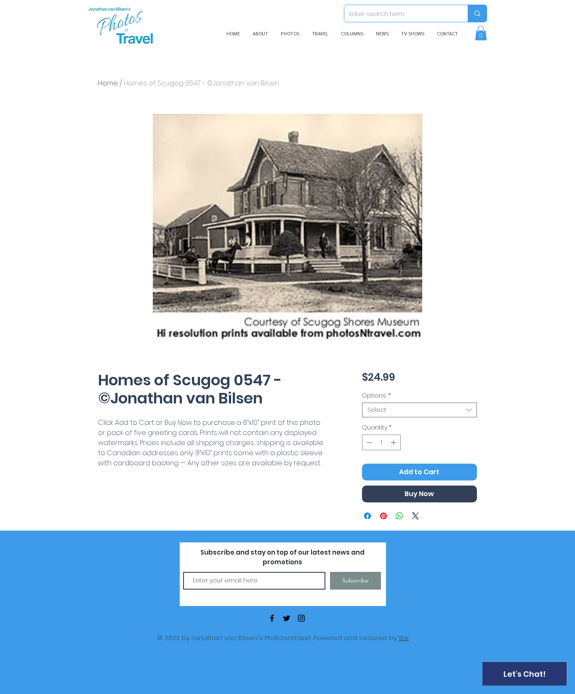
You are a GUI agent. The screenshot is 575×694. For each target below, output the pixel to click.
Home (108, 83)
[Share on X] (415, 516)
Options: (376, 395)
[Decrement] (368, 442)
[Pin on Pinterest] (383, 516)
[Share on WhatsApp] (399, 516)
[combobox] (419, 410)
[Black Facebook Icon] (272, 618)
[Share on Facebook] (367, 516)
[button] (481, 33)
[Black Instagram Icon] (301, 618)
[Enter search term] (477, 13)
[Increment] (394, 442)
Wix (404, 638)
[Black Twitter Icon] (286, 618)
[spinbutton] (381, 442)
